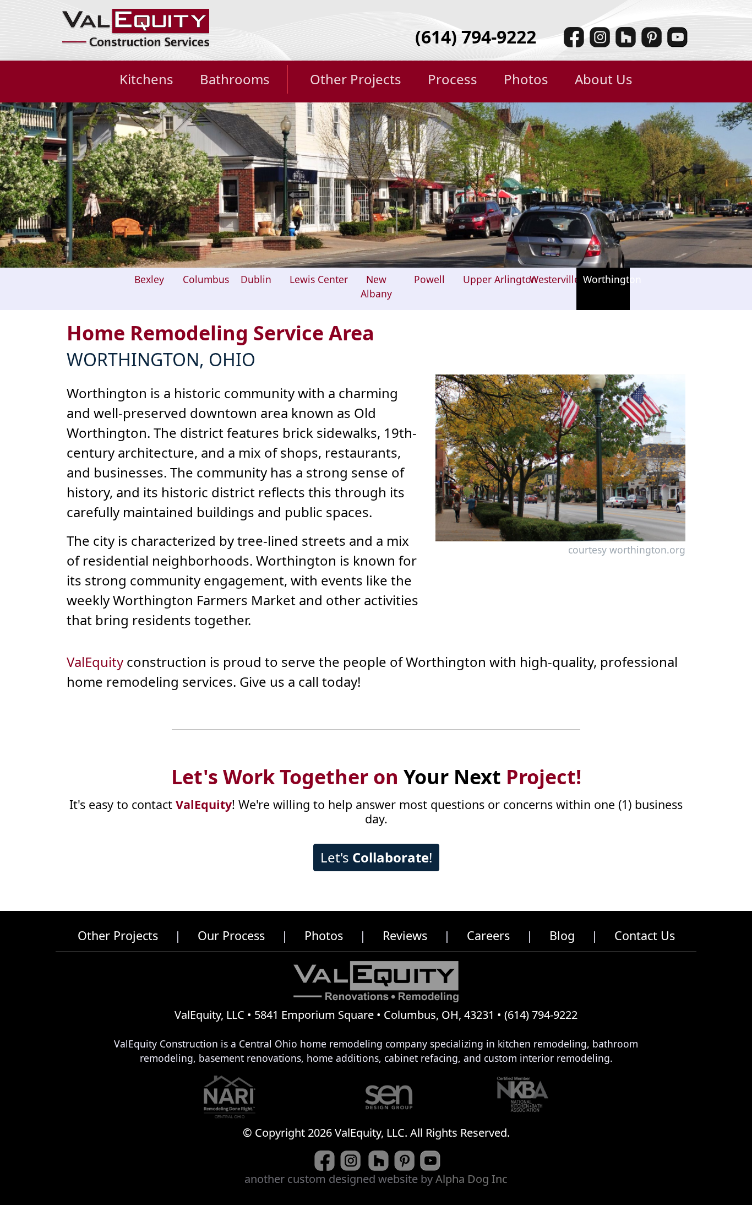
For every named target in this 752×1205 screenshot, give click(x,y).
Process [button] (452, 79)
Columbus (206, 279)
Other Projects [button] (355, 79)
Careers (488, 935)
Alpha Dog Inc (471, 1178)
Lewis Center (319, 279)
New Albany (376, 286)
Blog (562, 935)
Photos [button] (526, 79)
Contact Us (644, 935)
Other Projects (118, 935)
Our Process (231, 935)
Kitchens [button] (146, 79)
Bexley (149, 279)
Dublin (256, 279)
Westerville (555, 279)
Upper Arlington (500, 279)
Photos (323, 935)
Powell (429, 279)
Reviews (405, 935)
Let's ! (376, 857)
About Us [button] (604, 79)
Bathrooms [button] (235, 79)
